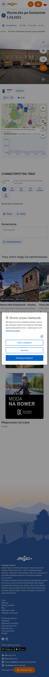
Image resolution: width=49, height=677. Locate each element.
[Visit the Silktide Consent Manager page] (41, 336)
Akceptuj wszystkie (24, 358)
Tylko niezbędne (24, 343)
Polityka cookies (13, 331)
